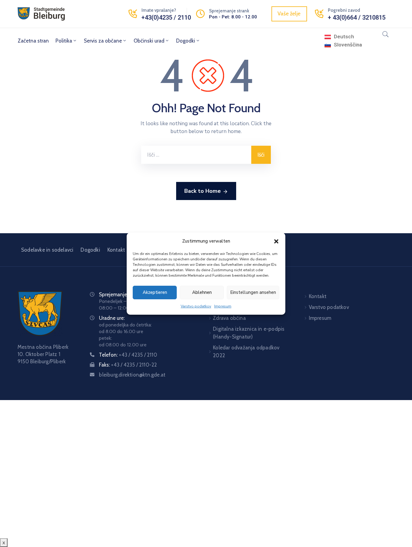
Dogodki (185, 41)
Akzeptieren (155, 292)
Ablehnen (202, 292)
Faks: (128, 365)
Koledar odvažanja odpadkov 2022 (246, 351)
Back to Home (202, 191)
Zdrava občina (229, 318)
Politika (63, 41)
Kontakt (116, 250)
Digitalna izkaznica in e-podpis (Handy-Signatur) (248, 333)
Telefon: (128, 355)
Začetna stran (33, 41)
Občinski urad (149, 41)
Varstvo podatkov (196, 306)
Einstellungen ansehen (253, 292)
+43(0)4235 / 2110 (166, 17)
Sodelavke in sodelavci (47, 250)
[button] (276, 241)
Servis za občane (103, 41)
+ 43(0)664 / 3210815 (356, 17)
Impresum (222, 306)
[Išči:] (196, 155)
